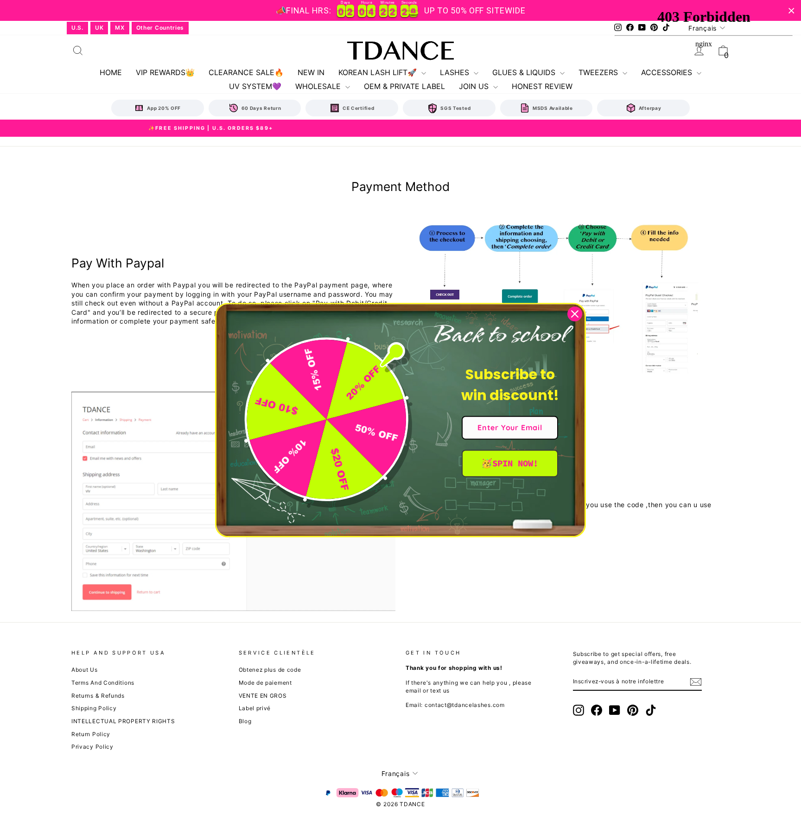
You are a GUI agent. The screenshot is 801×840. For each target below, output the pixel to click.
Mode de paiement (265, 682)
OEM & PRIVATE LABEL (404, 86)
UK (99, 27)
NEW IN (311, 72)
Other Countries (160, 27)
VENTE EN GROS (263, 695)
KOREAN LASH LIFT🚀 (378, 72)
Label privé (255, 708)
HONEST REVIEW (542, 86)
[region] (400, 10)
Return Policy (90, 734)
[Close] (575, 314)
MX (119, 27)
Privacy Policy (92, 746)
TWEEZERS (599, 72)
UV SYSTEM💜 (255, 86)
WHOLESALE (319, 86)
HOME (111, 72)
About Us (84, 669)
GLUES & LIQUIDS (525, 72)
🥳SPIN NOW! (509, 463)
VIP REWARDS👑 (165, 72)
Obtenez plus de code (270, 669)
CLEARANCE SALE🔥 (246, 72)
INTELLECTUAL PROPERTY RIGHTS (123, 721)
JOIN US (475, 86)
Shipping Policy (94, 708)
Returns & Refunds (98, 695)
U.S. (77, 27)
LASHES (455, 72)
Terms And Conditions (102, 682)
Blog (245, 721)
